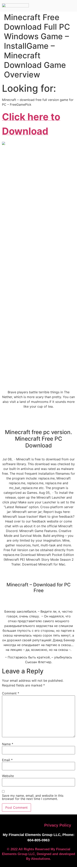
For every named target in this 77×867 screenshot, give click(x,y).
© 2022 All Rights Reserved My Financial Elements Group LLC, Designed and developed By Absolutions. (38, 854)
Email (7, 760)
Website (8, 775)
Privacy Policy (57, 825)
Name (7, 744)
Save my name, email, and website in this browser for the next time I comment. (32, 797)
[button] (36, 6)
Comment (10, 693)
